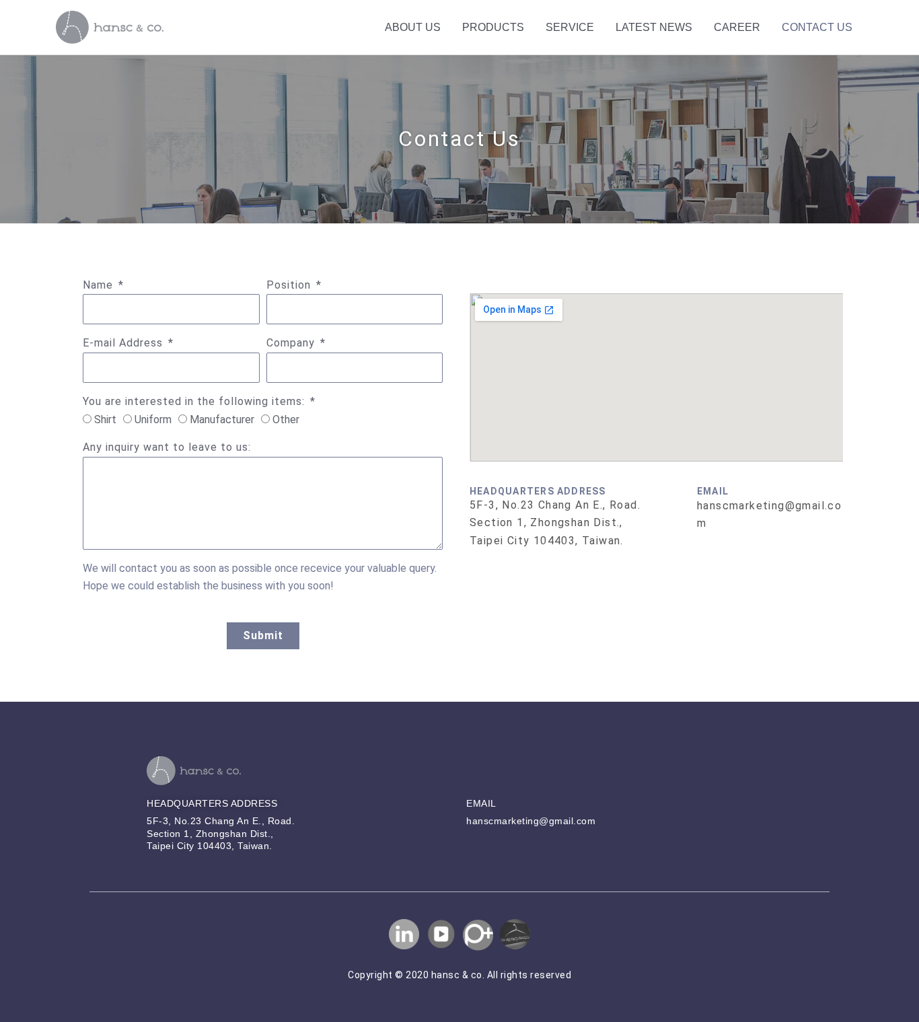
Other (285, 419)
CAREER (737, 27)
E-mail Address (124, 342)
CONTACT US (817, 27)
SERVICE (570, 27)
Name (99, 285)
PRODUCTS (493, 27)
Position (290, 285)
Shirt (105, 419)
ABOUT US (413, 27)
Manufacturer (222, 419)
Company (292, 342)
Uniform (153, 419)
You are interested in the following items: (195, 401)
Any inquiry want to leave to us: (167, 447)
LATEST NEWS (654, 27)
